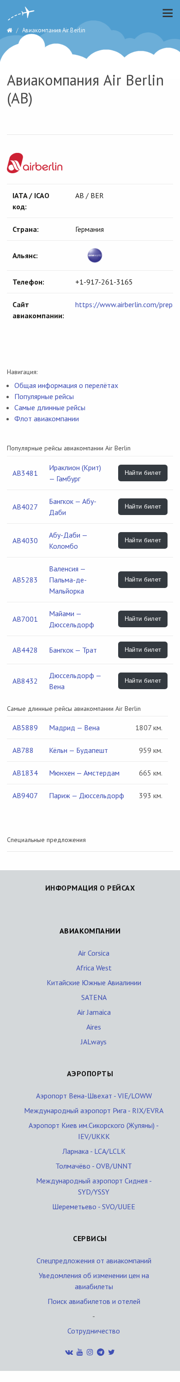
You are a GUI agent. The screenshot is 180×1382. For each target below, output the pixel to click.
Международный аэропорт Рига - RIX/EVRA (93, 1110)
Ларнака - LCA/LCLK (94, 1151)
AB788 (23, 750)
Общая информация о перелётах (66, 385)
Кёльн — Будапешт (78, 750)
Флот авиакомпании (46, 418)
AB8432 (25, 680)
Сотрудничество (93, 1330)
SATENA (94, 997)
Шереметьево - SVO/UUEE (93, 1206)
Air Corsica (93, 953)
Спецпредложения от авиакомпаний (93, 1260)
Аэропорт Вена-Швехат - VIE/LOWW (94, 1095)
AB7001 (25, 619)
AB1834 (25, 772)
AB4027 (25, 506)
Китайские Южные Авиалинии (94, 982)
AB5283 (25, 579)
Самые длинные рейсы (49, 407)
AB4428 (25, 650)
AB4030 (25, 540)
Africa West (94, 967)
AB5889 (25, 727)
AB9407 (25, 795)
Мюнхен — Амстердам (84, 772)
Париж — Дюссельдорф (86, 795)
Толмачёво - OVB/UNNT (93, 1165)
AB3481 (25, 473)
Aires (93, 1026)
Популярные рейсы (44, 396)
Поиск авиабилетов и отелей (94, 1301)
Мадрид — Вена (74, 727)
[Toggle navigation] (165, 13)
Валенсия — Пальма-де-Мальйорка (68, 579)
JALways (94, 1041)
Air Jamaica (94, 1012)
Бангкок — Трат (73, 650)
